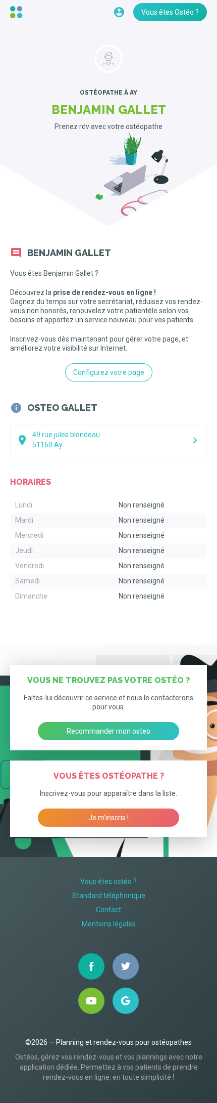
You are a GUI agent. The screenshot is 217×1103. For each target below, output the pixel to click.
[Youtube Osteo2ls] (91, 1001)
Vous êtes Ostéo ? (170, 12)
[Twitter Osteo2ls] (126, 966)
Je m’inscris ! (108, 818)
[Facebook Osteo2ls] (91, 966)
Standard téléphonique (108, 896)
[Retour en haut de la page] (17, 12)
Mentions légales (109, 924)
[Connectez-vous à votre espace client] (119, 12)
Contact (108, 910)
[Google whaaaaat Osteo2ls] (126, 1001)
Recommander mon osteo (108, 731)
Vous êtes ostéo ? (108, 881)
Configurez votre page (108, 372)
